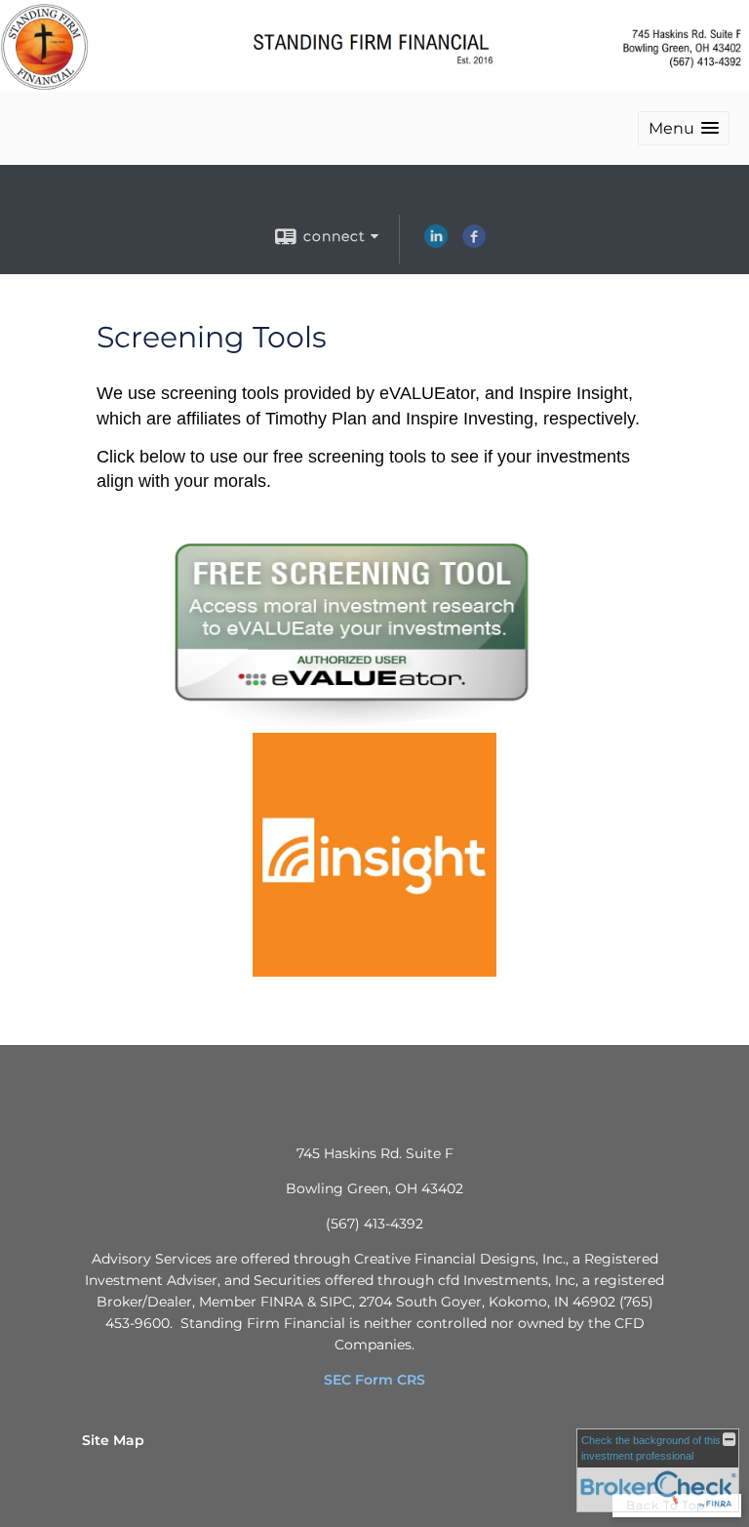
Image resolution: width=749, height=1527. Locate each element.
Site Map (113, 1440)
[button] (683, 128)
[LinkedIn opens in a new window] (436, 243)
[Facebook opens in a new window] (474, 243)
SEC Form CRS (374, 1379)
